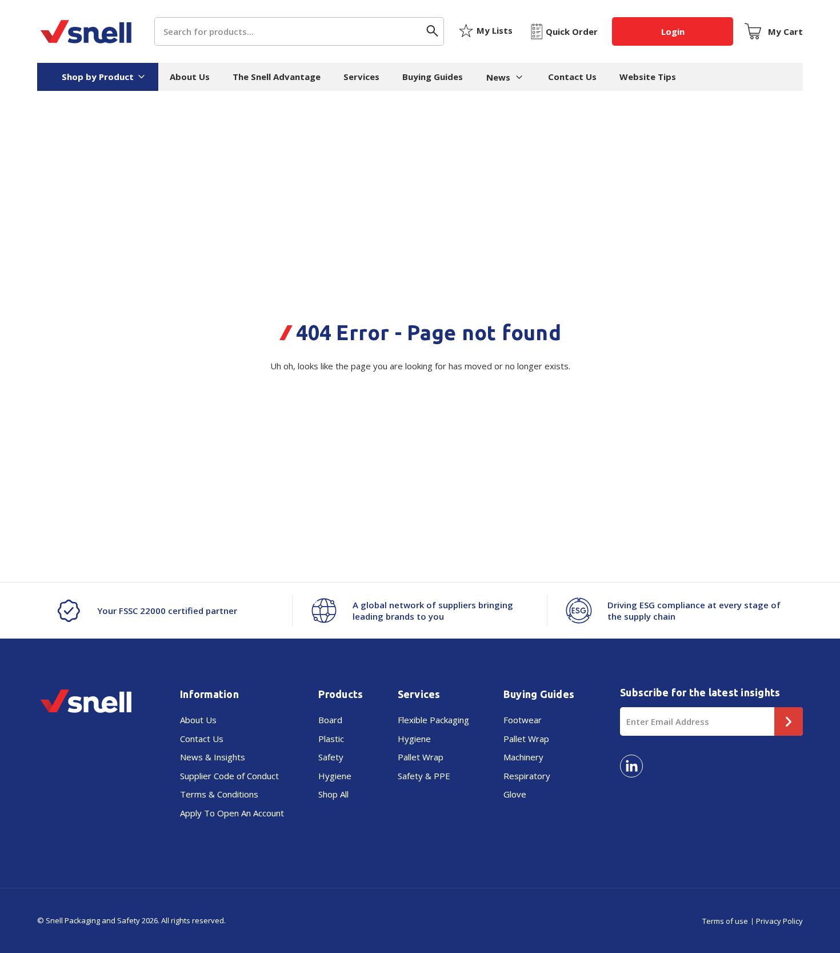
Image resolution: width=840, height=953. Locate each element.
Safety (330, 757)
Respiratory (526, 775)
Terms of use (725, 921)
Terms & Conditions (219, 794)
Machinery (523, 757)
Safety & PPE (424, 775)
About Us (190, 76)
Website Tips (647, 76)
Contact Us (572, 76)
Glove (514, 794)
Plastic (331, 738)
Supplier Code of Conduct (229, 775)
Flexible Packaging (433, 719)
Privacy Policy (779, 921)
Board (330, 719)
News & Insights (212, 757)
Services (361, 76)
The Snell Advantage (277, 76)
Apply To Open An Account (232, 813)
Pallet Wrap (420, 757)
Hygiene (334, 775)
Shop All (333, 794)
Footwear (522, 719)
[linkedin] (631, 766)
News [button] (498, 77)
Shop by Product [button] (98, 76)
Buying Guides (432, 76)
